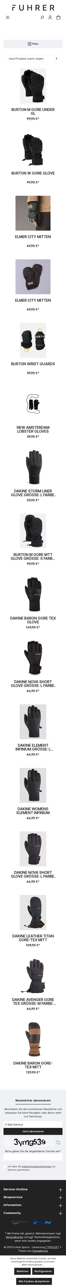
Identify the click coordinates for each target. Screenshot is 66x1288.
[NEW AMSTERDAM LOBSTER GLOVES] (33, 403)
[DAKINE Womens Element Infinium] (33, 785)
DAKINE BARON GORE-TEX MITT (33, 1065)
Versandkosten (14, 1237)
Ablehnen (23, 1271)
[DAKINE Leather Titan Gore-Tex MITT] (33, 912)
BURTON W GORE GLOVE (33, 173)
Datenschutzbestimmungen (37, 1166)
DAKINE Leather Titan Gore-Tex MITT (33, 938)
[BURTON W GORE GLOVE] (33, 149)
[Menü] (8, 17)
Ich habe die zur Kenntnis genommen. (32, 1168)
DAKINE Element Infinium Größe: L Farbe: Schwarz (33, 747)
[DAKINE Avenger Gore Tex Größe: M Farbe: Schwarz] (33, 976)
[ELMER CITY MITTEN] (33, 213)
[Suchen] (42, 17)
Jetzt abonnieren (33, 1131)
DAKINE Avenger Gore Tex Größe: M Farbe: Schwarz (33, 1001)
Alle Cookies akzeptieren (34, 1281)
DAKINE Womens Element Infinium (33, 811)
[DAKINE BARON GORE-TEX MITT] (33, 1039)
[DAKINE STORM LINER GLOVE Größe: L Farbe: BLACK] (33, 467)
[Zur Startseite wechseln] (33, 7)
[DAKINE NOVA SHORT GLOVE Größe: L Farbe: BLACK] (33, 658)
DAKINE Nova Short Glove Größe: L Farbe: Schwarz (33, 874)
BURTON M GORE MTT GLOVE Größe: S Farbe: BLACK (33, 556)
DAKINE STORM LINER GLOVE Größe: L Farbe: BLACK (33, 493)
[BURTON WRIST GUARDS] (33, 340)
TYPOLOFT (52, 1247)
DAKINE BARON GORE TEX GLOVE (33, 620)
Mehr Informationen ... (33, 1264)
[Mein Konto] (50, 17)
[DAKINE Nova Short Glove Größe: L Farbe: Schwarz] (33, 848)
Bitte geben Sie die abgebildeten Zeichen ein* (33, 1151)
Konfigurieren (43, 1271)
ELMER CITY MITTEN (33, 237)
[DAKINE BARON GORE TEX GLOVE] (33, 594)
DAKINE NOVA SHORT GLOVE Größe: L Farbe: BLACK (33, 684)
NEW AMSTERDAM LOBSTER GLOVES (33, 429)
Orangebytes (40, 1250)
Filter (35, 43)
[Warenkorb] (58, 17)
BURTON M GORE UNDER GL (33, 111)
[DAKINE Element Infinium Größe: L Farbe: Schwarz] (33, 721)
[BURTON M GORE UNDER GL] (33, 86)
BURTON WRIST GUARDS (33, 364)
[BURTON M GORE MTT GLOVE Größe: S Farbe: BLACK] (33, 531)
